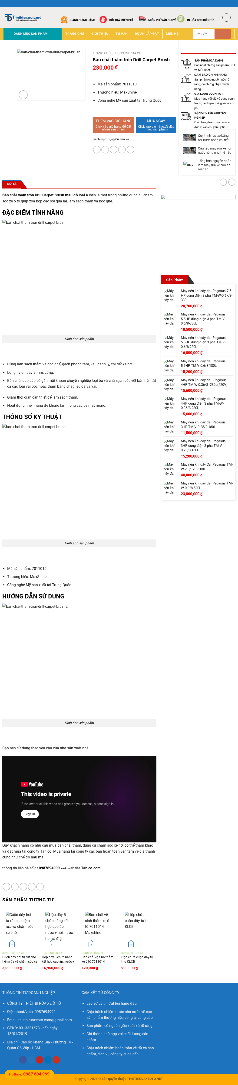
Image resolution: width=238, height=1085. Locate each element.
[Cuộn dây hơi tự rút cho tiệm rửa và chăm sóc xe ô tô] (20, 928)
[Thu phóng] (23, 94)
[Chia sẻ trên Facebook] (97, 149)
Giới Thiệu (100, 34)
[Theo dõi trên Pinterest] (39, 1060)
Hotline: (29, 1074)
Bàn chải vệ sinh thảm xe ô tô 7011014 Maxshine (97, 961)
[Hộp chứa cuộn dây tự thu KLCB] (139, 928)
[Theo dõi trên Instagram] (223, 3)
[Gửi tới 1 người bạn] (113, 149)
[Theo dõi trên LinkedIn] (48, 1060)
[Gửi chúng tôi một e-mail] (232, 3)
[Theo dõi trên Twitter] (227, 3)
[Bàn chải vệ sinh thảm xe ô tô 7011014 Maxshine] (99, 928)
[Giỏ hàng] (226, 17)
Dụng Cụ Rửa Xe (128, 53)
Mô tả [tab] (12, 183)
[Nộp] (223, 34)
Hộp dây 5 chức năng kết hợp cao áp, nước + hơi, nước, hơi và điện (58, 961)
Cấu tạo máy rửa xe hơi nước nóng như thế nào (214, 150)
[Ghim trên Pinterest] (122, 149)
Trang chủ (74, 34)
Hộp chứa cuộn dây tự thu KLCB (137, 959)
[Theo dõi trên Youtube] (56, 1060)
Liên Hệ (172, 34)
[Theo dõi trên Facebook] (219, 3)
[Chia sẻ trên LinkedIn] (130, 149)
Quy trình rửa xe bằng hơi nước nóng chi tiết (213, 138)
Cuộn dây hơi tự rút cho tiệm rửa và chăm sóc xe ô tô (19, 961)
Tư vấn (122, 34)
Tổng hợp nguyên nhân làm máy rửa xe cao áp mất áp (214, 165)
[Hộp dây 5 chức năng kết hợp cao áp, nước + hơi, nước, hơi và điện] (59, 928)
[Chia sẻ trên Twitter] (105, 149)
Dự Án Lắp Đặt (147, 34)
